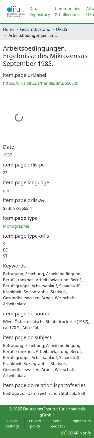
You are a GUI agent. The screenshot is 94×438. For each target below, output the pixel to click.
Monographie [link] (16, 226)
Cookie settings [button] (13, 423)
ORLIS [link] (61, 29)
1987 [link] (7, 155)
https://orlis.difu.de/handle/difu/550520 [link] (40, 83)
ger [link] (6, 190)
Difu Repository (39, 11)
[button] (15, 11)
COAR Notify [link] (79, 433)
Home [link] (9, 29)
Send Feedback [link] (57, 423)
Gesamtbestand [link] (35, 29)
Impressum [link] (81, 420)
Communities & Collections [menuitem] (67, 11)
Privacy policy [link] (35, 423)
